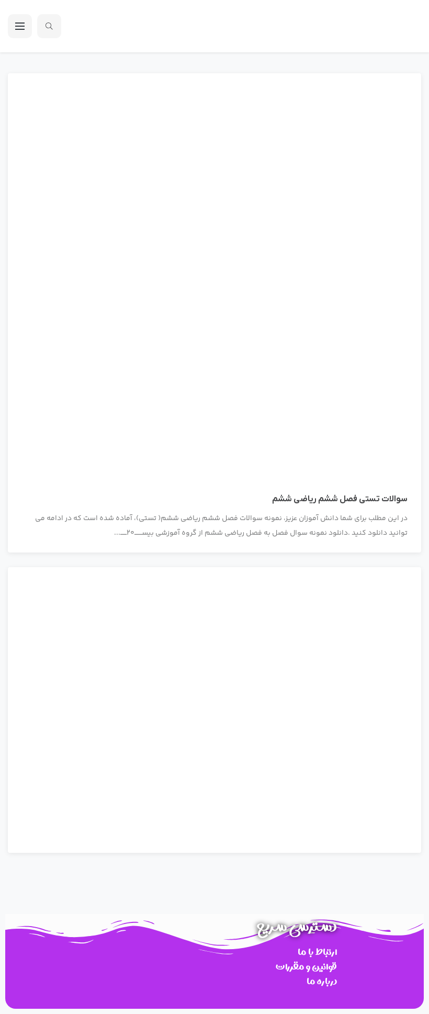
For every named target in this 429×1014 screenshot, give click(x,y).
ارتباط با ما (317, 952)
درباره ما (322, 981)
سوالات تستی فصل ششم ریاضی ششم (340, 499)
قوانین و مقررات (306, 967)
